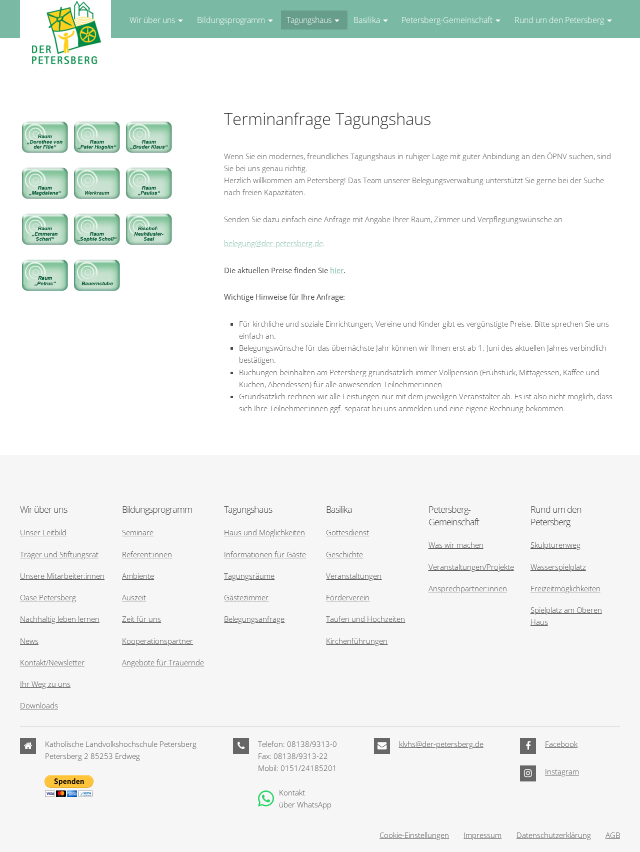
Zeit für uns (141, 619)
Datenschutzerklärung (553, 835)
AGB (613, 835)
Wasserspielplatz (558, 567)
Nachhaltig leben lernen (60, 619)
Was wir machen (456, 545)
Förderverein (348, 597)
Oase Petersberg (48, 597)
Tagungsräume (249, 576)
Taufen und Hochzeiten (365, 619)
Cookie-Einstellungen (414, 835)
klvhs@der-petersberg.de (441, 744)
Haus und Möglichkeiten (264, 532)
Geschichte (344, 554)
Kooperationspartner (157, 641)
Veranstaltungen (354, 576)
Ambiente (138, 576)
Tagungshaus (309, 20)
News (29, 641)
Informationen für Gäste (265, 554)
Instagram (562, 771)
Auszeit (134, 597)
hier (337, 270)
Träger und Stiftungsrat (59, 554)
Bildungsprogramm (231, 20)
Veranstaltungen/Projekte (471, 567)
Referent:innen (147, 554)
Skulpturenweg (555, 545)
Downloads (39, 705)
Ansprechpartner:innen (467, 588)
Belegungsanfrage (254, 619)
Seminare (138, 532)
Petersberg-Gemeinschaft (447, 20)
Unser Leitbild (43, 532)
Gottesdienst (347, 532)
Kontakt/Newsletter (52, 662)
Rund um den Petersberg (559, 20)
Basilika (367, 20)
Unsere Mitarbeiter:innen (62, 576)
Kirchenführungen (357, 641)
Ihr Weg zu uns (45, 684)
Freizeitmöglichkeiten (565, 588)
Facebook (561, 744)
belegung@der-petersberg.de (273, 243)
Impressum (483, 835)
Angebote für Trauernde (163, 662)
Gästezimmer (246, 597)
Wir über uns (152, 20)
